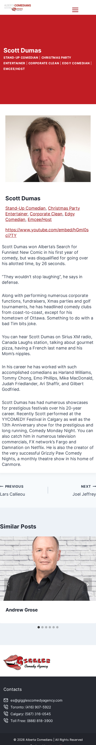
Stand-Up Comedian (20, 57)
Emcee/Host (14, 69)
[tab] (39, 627)
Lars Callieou (12, 490)
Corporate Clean (43, 63)
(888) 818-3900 (40, 720)
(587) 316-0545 (38, 714)
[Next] (87, 584)
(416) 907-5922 (38, 707)
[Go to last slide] (8, 584)
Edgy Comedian (75, 63)
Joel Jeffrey (84, 490)
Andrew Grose (22, 610)
